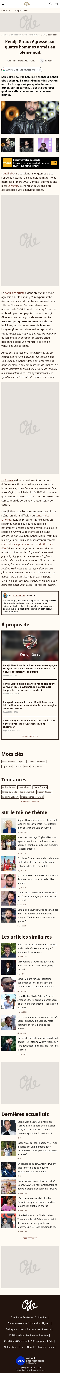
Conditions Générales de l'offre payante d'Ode (28, 1341)
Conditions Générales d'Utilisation (29, 1317)
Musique (41, 761)
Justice (18, 766)
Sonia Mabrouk (27, 792)
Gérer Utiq (26, 1347)
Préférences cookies (45, 1347)
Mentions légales (41, 1323)
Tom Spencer (19, 595)
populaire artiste (14, 293)
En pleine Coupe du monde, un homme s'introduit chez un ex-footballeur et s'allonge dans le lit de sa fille (38, 862)
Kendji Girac (34, 35)
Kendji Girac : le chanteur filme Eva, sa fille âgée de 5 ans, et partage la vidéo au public (37, 896)
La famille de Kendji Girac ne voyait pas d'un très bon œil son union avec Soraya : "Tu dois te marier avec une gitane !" (37, 915)
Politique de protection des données (28, 1335)
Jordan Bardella (9, 792)
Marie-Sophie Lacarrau (32, 796)
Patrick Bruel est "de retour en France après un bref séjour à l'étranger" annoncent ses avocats (37, 948)
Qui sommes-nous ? (18, 1323)
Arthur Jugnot (8, 787)
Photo (31, 761)
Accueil (4, 35)
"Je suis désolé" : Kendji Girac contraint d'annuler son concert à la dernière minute (37, 879)
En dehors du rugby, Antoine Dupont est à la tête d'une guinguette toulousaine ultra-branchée (36, 1167)
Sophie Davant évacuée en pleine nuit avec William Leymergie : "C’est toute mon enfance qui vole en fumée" (37, 824)
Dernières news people (18, 35)
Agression (7, 766)
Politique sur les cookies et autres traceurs (28, 1329)
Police (27, 766)
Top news (37, 766)
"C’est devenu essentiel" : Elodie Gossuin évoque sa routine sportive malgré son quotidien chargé (36, 1202)
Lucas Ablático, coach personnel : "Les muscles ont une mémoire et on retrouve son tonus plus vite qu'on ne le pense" (37, 1148)
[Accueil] (27, 4)
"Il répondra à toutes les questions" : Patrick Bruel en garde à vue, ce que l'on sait (36, 965)
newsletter (56, 4)
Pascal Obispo (40, 787)
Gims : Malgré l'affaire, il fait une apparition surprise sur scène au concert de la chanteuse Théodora (35, 982)
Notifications (11, 1347)
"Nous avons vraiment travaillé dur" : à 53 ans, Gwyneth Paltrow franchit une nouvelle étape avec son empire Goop (37, 1184)
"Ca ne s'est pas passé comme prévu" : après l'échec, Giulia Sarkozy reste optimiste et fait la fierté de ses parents (37, 1022)
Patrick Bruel (24, 787)
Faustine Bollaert (10, 796)
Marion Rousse (44, 792)
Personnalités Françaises (14, 761)
